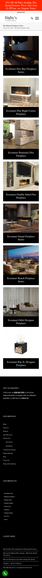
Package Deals (8, 500)
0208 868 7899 (19, 392)
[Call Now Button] (5, 573)
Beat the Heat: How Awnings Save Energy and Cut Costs (19, 549)
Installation (9, 446)
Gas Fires (6, 516)
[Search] (31, 18)
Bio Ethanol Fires (8, 493)
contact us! (25, 398)
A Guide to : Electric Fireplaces (12, 563)
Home (5, 424)
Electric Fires (7, 506)
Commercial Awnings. (9, 450)
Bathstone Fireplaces (9, 496)
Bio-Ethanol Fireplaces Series (13, 25)
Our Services (6, 438)
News (4, 457)
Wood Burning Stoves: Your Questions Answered (17, 567)
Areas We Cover (7, 435)
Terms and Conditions (9, 464)
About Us (6, 428)
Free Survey (9, 442)
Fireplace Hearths (8, 503)
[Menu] (36, 18)
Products (5, 431)
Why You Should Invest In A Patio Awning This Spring (19, 559)
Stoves (6, 519)
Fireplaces (6, 509)
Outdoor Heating (8, 453)
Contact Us (6, 460)
